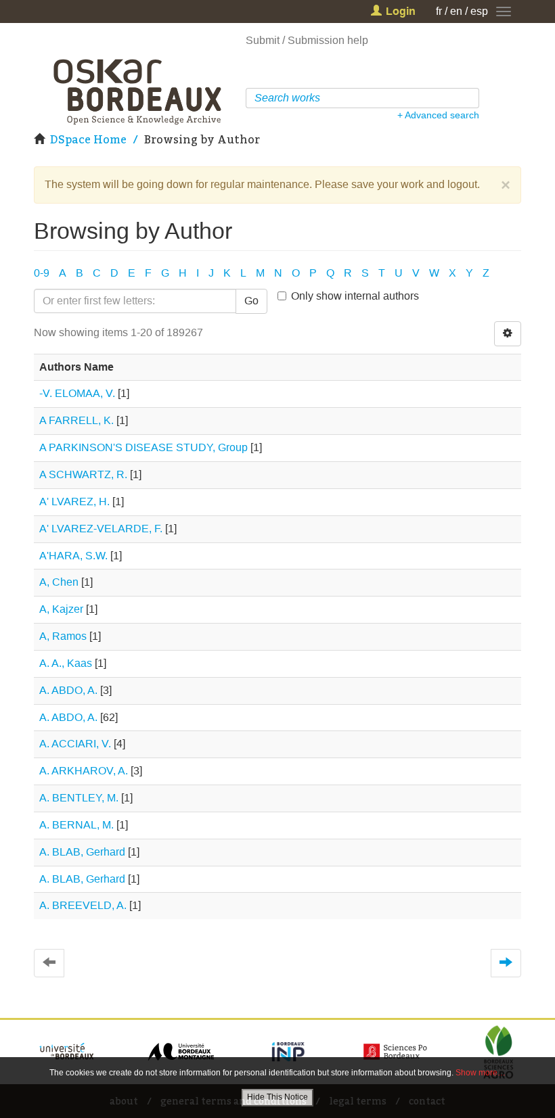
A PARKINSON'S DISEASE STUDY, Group (143, 447)
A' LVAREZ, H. (74, 501)
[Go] (470, 98)
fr (439, 11)
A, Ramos (63, 636)
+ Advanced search (438, 115)
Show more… (481, 1072)
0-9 (41, 273)
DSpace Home (88, 139)
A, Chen (59, 582)
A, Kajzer (61, 609)
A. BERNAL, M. (76, 825)
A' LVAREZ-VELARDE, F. (100, 528)
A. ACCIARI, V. (75, 743)
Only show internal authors (355, 296)
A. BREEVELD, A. (83, 905)
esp (479, 11)
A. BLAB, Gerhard (82, 852)
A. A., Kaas (65, 663)
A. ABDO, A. (68, 690)
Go (251, 300)
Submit (263, 40)
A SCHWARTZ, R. (83, 474)
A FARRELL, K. (76, 420)
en (456, 11)
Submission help (328, 40)
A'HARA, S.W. (73, 555)
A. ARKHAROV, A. (83, 770)
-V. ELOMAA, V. (77, 393)
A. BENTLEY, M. (78, 797)
